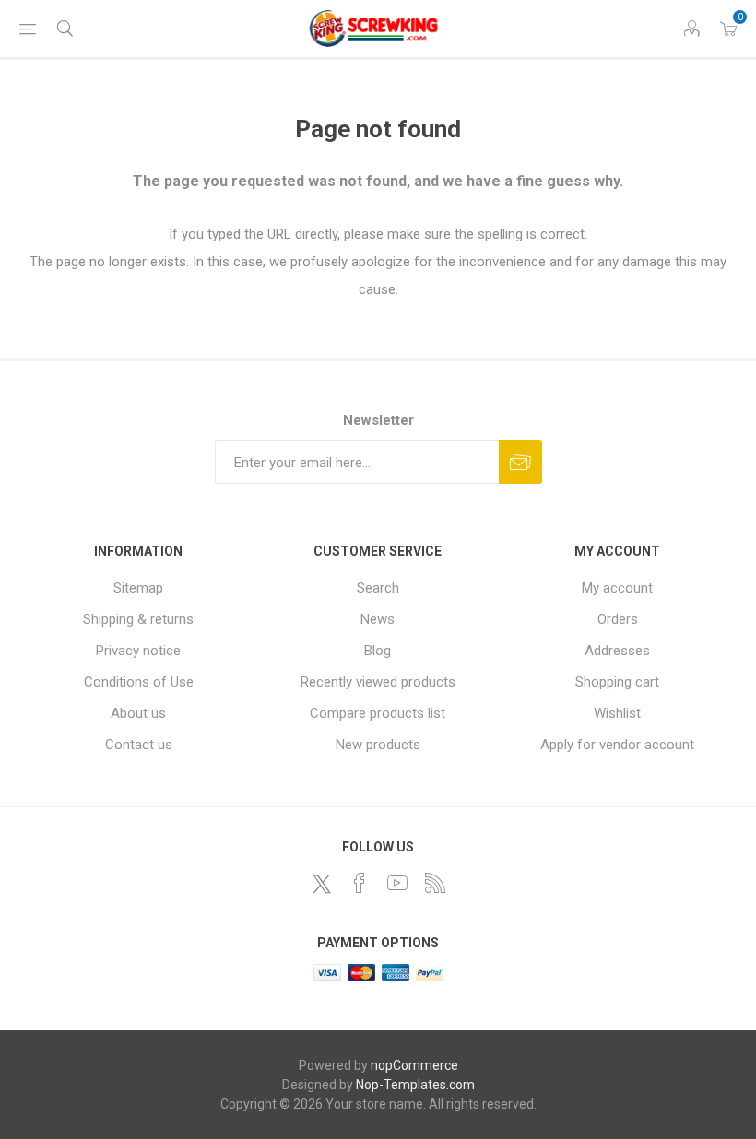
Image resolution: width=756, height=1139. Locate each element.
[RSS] (435, 883)
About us (138, 713)
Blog (377, 650)
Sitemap (138, 588)
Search (378, 588)
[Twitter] (322, 883)
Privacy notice (138, 650)
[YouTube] (397, 883)
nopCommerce (414, 1065)
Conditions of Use (139, 682)
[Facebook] (359, 883)
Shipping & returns (138, 619)
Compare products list (377, 713)
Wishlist (617, 713)
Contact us (138, 744)
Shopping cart (617, 682)
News (377, 619)
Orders (617, 619)
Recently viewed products (378, 682)
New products (378, 744)
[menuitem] (138, 588)
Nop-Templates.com (415, 1084)
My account (617, 588)
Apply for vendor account (617, 744)
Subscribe (520, 462)
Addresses (617, 650)
